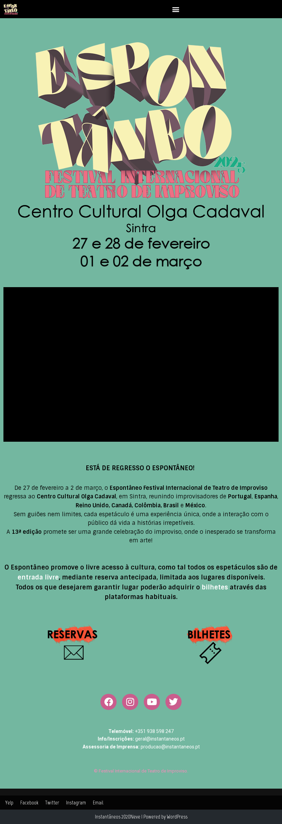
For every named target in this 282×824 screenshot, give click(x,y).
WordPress (177, 816)
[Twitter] (173, 702)
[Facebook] (108, 702)
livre (38, 577)
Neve (135, 816)
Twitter (52, 802)
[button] (175, 9)
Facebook (29, 802)
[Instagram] (130, 702)
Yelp (9, 802)
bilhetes (215, 587)
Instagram (76, 802)
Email (98, 802)
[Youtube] (152, 702)
